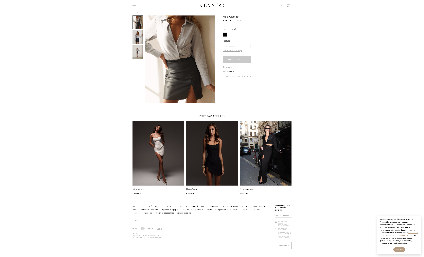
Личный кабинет (198, 206)
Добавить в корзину (236, 60)
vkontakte (136, 220)
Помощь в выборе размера (232, 51)
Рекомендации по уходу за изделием (236, 76)
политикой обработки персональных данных (284, 234)
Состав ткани (227, 67)
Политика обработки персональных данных (173, 213)
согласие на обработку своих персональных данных (284, 230)
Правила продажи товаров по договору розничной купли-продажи (237, 206)
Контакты (184, 206)
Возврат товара (139, 206)
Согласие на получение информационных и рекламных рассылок (209, 210)
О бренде (153, 206)
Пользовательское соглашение (145, 210)
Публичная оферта (170, 210)
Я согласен (399, 249)
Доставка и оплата (169, 206)
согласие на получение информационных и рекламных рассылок (283, 223)
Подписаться (283, 245)
